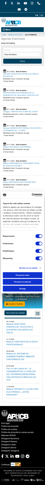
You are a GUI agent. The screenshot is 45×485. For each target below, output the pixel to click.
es (42, 15)
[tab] (37, 313)
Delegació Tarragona (10, 450)
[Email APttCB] (19, 9)
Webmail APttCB (8, 435)
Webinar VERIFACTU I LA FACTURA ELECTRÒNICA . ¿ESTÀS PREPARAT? (22, 392)
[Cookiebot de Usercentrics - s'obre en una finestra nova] (32, 195)
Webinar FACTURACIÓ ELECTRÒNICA (17, 147)
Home (4, 35)
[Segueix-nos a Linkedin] (18, 3)
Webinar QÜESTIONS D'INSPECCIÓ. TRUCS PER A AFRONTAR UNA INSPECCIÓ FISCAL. (19, 328)
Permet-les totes (22, 275)
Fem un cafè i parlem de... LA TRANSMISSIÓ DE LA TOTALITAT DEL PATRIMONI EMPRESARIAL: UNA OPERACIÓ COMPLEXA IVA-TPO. (21, 374)
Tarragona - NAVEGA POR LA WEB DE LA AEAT (20, 111)
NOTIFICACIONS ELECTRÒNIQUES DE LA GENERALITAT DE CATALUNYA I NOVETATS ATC (21, 94)
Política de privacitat (9, 426)
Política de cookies (9, 429)
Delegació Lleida (8, 444)
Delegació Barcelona (10, 438)
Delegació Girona (8, 447)
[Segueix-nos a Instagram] (32, 3)
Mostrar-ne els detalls (28, 268)
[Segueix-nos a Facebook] (6, 3)
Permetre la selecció (22, 282)
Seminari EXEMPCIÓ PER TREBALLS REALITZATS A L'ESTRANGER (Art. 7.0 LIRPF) (22, 129)
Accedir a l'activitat (15, 304)
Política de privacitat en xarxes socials (17, 432)
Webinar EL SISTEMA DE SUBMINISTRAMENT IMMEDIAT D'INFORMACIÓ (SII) (20, 356)
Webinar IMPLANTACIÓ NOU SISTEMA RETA (19, 182)
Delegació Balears (9, 441)
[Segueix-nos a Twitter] (12, 3)
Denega (22, 288)
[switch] (38, 243)
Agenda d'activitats (15, 35)
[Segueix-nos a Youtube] (25, 3)
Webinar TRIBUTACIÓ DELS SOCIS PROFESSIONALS (22, 343)
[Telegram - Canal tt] (25, 9)
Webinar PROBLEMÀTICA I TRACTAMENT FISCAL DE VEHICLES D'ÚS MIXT (21, 164)
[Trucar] (38, 3)
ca (36, 15)
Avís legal (5, 423)
